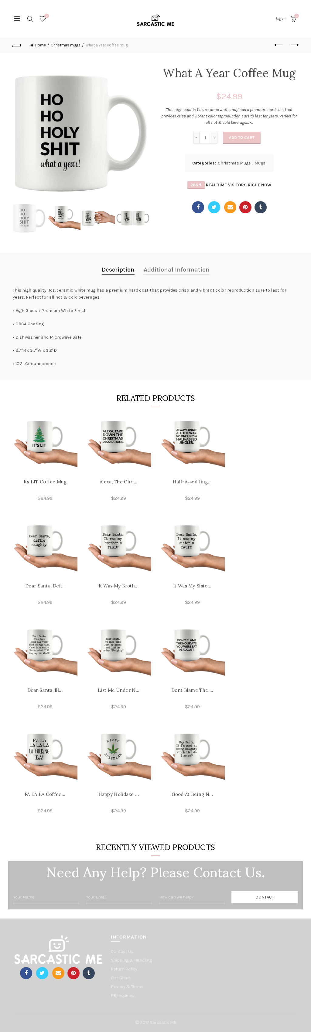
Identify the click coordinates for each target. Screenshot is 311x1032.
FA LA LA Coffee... (45, 794)
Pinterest (245, 207)
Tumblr (261, 207)
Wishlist (46, 16)
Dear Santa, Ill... (45, 690)
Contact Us (122, 951)
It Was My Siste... (192, 586)
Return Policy (124, 969)
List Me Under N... (118, 690)
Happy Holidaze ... (118, 794)
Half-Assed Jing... (192, 482)
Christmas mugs (65, 45)
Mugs (260, 163)
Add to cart (242, 137)
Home (40, 45)
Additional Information (177, 269)
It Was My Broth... (119, 586)
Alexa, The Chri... (119, 482)
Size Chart (121, 977)
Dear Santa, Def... (45, 586)
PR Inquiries (122, 995)
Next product (294, 45)
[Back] (17, 45)
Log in (280, 18)
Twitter (214, 207)
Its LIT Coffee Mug (45, 482)
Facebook (198, 207)
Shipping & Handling (131, 960)
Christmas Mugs (234, 163)
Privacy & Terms (127, 986)
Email (230, 207)
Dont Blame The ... (192, 690)
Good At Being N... (192, 794)
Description (118, 269)
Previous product (278, 45)
